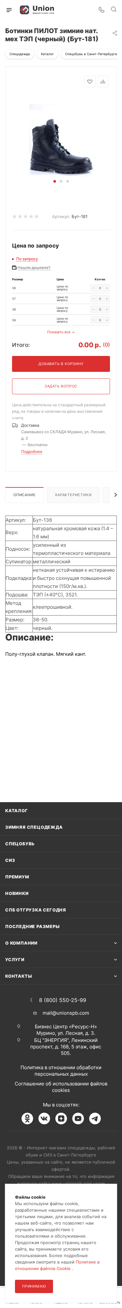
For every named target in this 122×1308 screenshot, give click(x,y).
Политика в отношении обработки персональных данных (61, 1070)
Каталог (16, 810)
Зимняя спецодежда (34, 827)
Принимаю (34, 1286)
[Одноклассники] (27, 1118)
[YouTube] (78, 1118)
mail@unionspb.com (66, 1013)
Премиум (17, 876)
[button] (54, 181)
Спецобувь (20, 843)
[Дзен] (61, 1118)
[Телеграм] (95, 1118)
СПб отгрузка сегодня (35, 909)
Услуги (14, 959)
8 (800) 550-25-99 (62, 1000)
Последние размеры (32, 926)
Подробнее (31, 451)
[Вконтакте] (44, 1118)
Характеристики (73, 495)
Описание (24, 495)
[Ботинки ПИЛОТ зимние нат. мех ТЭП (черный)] (61, 136)
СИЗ (10, 860)
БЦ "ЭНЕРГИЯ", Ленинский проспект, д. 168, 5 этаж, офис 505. (65, 1046)
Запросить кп (117, 52)
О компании (21, 943)
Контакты (18, 976)
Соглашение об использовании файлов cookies (61, 1087)
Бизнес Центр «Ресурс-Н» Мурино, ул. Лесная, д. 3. (66, 1029)
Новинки (17, 893)
